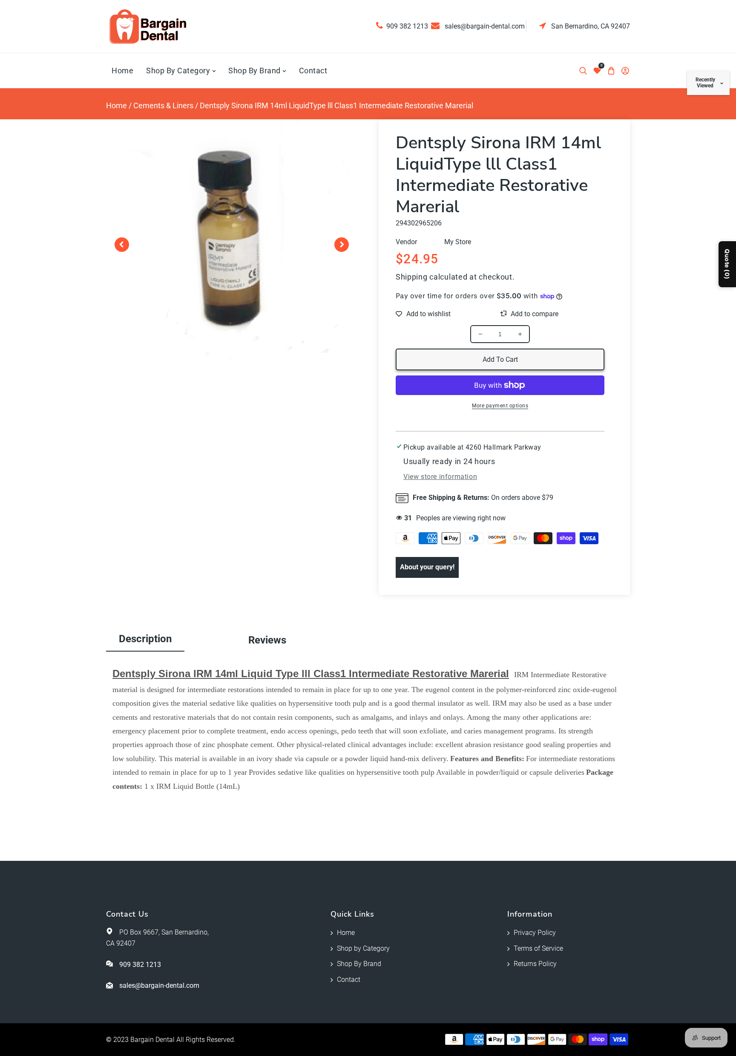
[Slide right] (341, 244)
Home (116, 105)
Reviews (267, 640)
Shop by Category (363, 948)
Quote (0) (727, 263)
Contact (348, 979)
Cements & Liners (163, 105)
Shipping (412, 276)
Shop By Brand (359, 964)
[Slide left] (122, 244)
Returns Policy (535, 964)
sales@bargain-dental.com (484, 26)
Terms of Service (538, 948)
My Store (457, 242)
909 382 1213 (407, 26)
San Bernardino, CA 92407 (589, 26)
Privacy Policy (535, 933)
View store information (440, 477)
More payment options (500, 406)
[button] (583, 71)
